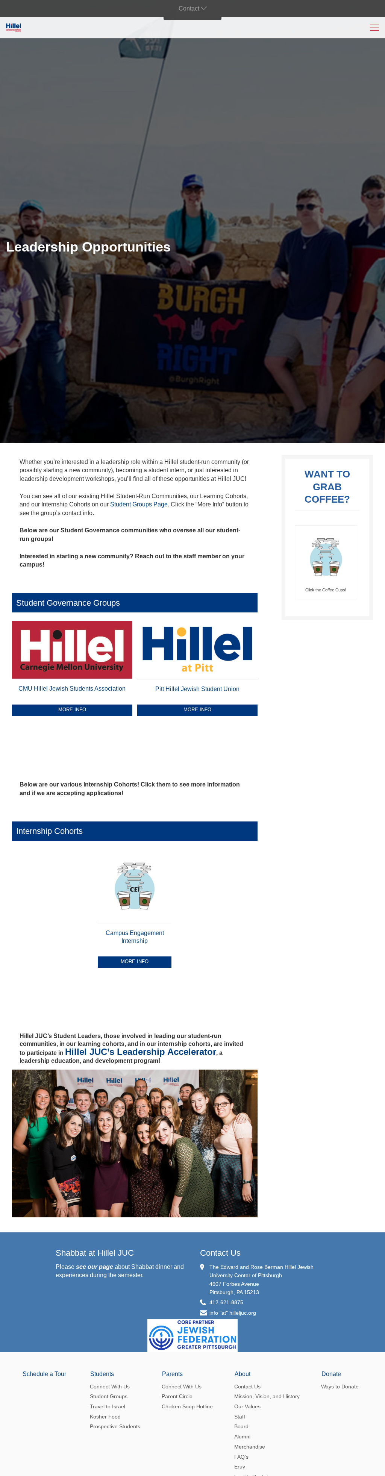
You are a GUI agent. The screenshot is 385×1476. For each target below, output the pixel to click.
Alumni (242, 1437)
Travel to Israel (107, 1406)
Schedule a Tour (44, 1374)
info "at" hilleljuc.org (232, 1313)
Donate (331, 1374)
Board (241, 1426)
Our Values (247, 1406)
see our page (94, 1267)
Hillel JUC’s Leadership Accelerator (140, 1052)
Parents (172, 1374)
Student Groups (108, 1396)
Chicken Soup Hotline (187, 1406)
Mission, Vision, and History (267, 1396)
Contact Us (220, 1253)
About (242, 1374)
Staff (239, 1417)
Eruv (239, 1467)
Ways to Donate (340, 1387)
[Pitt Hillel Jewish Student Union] (197, 680)
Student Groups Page (139, 504)
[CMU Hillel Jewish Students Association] (72, 680)
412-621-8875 (226, 1302)
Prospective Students (115, 1426)
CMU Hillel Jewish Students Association (72, 688)
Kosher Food (105, 1417)
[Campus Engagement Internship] (134, 925)
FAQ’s (241, 1457)
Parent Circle (177, 1396)
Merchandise (249, 1447)
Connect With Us (110, 1387)
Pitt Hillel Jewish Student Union (197, 689)
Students (102, 1374)
